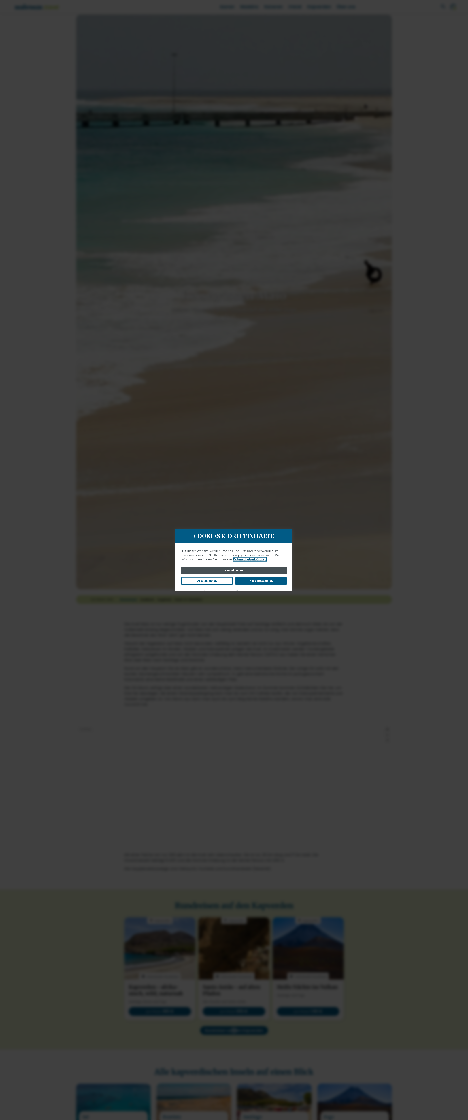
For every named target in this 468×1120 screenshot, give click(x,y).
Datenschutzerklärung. (249, 559)
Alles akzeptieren (261, 581)
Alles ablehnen (207, 581)
